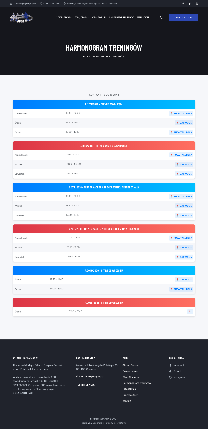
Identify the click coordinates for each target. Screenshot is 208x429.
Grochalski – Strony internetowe (109, 422)
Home (86, 56)
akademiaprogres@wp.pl (90, 376)
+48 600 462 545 (85, 385)
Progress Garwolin (99, 418)
